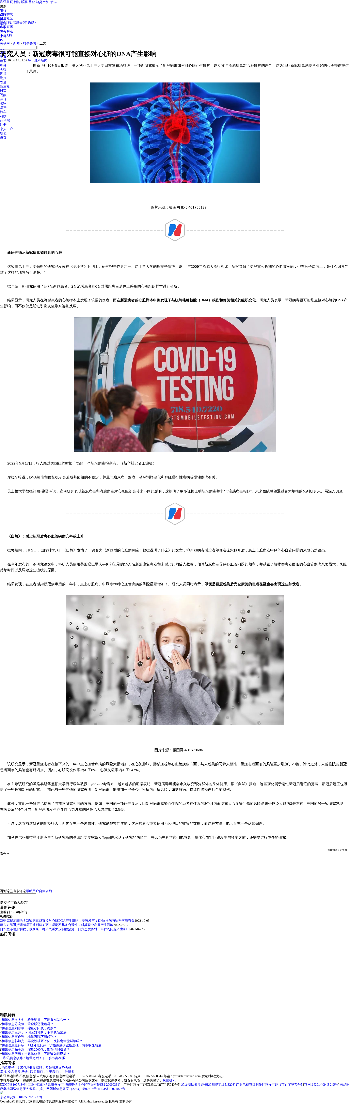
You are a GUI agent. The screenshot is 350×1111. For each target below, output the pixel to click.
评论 (3, 99)
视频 (3, 95)
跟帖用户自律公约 (39, 891)
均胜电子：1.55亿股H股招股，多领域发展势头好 (36, 1067)
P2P (2, 40)
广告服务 (67, 1072)
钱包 (3, 133)
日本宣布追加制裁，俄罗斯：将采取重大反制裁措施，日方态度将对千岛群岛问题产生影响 (65, 929)
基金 (31, 2)
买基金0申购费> (24, 22)
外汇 (46, 2)
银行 (3, 10)
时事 (3, 90)
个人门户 (6, 129)
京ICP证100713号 (13, 1084)
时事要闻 (29, 43)
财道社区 (6, 18)
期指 (3, 78)
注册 (3, 124)
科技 (3, 116)
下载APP (6, 35)
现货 (3, 73)
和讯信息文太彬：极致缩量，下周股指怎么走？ (36, 1019)
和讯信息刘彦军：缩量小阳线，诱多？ (29, 1028)
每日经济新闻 (37, 60)
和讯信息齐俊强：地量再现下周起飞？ (29, 1036)
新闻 (17, 2)
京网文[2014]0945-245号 (321, 1084)
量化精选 (6, 31)
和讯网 (5, 43)
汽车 (3, 112)
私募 (3, 65)
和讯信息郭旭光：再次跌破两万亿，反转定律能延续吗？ (42, 1041)
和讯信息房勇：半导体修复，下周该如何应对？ (36, 1053)
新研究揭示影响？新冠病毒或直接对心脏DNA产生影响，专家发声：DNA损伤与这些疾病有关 (67, 920)
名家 (3, 103)
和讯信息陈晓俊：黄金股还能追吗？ (27, 1024)
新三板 (5, 86)
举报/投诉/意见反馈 (14, 1072)
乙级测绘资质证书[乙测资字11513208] (208, 1084)
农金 (3, 82)
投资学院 (6, 14)
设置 (3, 137)
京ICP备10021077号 (111, 1089)
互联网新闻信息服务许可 (46, 1084)
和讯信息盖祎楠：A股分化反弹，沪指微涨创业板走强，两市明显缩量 (51, 1045)
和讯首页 (6, 2)
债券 (53, 2)
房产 (3, 107)
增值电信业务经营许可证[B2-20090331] (92, 1084)
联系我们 (36, 1072)
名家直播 (6, 27)
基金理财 (6, 22)
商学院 (5, 120)
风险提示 (169, 1080)
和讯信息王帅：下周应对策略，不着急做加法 (34, 1032)
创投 (3, 69)
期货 (39, 2)
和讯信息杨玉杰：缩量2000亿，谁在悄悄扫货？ (36, 1049)
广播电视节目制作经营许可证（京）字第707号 (269, 1084)
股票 (24, 2)
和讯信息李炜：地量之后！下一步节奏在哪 (34, 1058)
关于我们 (52, 1072)
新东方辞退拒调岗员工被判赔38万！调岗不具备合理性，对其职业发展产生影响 (56, 925)
